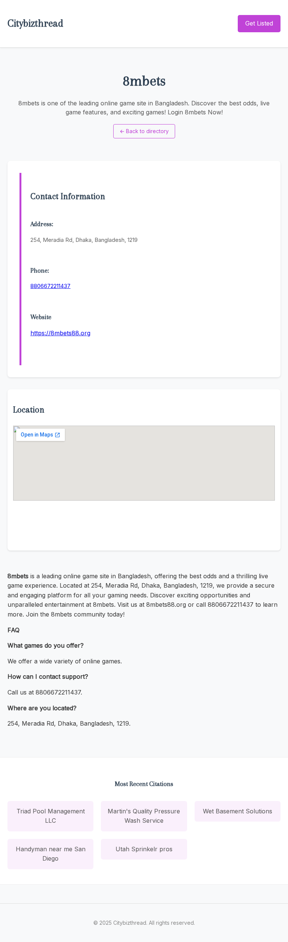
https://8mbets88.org (60, 333)
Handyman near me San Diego (51, 853)
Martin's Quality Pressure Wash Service (144, 816)
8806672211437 (50, 286)
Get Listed (259, 23)
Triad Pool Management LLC (50, 816)
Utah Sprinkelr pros (144, 849)
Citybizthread (35, 23)
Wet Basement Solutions (237, 811)
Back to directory (144, 131)
